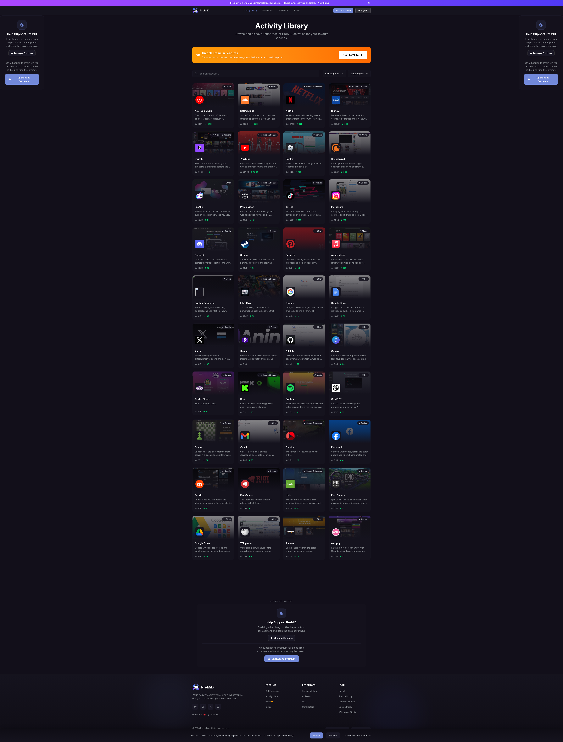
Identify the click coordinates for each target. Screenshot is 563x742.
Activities (306, 696)
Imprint (342, 691)
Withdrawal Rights (347, 712)
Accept (316, 735)
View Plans (323, 3)
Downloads (267, 10)
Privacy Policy (345, 696)
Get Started (345, 10)
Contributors (284, 10)
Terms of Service (347, 701)
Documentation (309, 691)
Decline (333, 735)
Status (268, 707)
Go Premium (351, 54)
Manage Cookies (23, 53)
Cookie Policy (345, 707)
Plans (296, 10)
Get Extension (272, 691)
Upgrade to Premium (23, 79)
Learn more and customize (357, 735)
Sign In (364, 10)
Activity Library (250, 10)
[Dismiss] (369, 3)
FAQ (304, 701)
